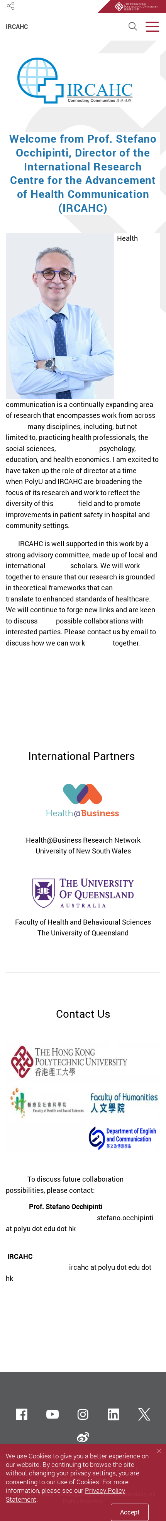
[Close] (159, 1451)
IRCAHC (17, 27)
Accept (130, 1512)
